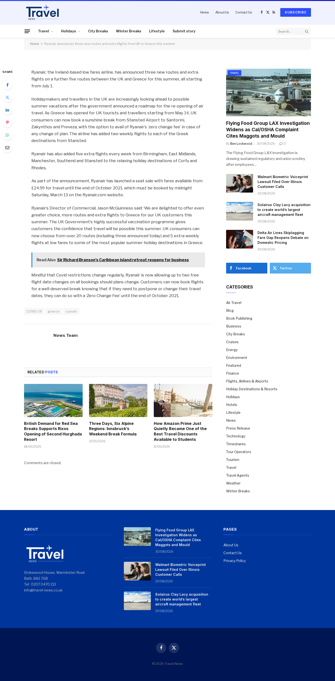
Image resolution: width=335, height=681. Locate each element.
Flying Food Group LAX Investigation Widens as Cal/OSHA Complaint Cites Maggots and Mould (268, 129)
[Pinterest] (7, 122)
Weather (233, 483)
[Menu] (27, 31)
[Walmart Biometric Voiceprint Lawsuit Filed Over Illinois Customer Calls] (239, 183)
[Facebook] (7, 85)
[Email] (7, 147)
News (231, 420)
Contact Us (243, 12)
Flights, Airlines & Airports (247, 381)
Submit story (184, 31)
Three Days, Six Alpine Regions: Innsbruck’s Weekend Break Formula (113, 429)
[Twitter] (7, 97)
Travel (43, 31)
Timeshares (236, 444)
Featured (233, 365)
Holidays (68, 31)
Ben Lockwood (241, 143)
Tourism (232, 460)
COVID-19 (34, 311)
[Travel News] (42, 12)
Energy (232, 350)
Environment (236, 357)
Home (204, 12)
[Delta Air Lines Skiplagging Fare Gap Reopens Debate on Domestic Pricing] (239, 239)
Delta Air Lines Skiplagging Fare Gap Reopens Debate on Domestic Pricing (283, 238)
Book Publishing (239, 318)
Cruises (232, 342)
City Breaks (98, 31)
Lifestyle (157, 31)
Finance (232, 373)
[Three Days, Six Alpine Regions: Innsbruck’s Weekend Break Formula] (118, 400)
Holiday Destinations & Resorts (251, 389)
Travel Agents (237, 475)
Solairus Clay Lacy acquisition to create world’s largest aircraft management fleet (284, 210)
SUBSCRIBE (296, 12)
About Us (222, 12)
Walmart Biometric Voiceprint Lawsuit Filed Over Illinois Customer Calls (283, 182)
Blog (230, 310)
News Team (65, 335)
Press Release (238, 428)
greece (53, 311)
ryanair (71, 311)
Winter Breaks (128, 31)
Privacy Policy (234, 561)
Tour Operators (238, 452)
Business (233, 326)
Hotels (231, 405)
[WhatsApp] (7, 135)
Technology (235, 436)
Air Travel (233, 303)
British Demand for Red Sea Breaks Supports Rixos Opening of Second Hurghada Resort (53, 431)
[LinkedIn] (7, 110)
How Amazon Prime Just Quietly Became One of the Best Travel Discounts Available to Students (180, 431)
